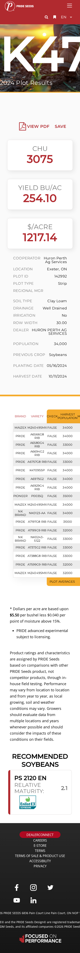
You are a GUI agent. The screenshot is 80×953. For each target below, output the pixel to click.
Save (60, 126)
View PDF (38, 126)
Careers (40, 840)
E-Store (40, 845)
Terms (40, 850)
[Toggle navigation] (69, 5)
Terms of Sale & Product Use (40, 856)
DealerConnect (40, 835)
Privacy (40, 866)
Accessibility (40, 861)
